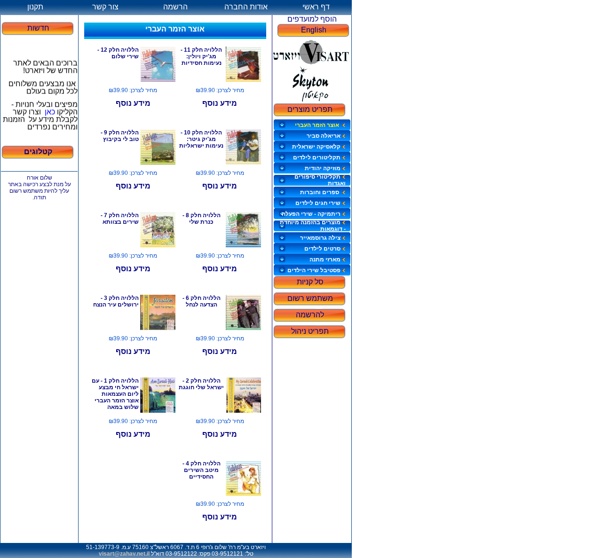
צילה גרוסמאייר (320, 238)
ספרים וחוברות (320, 192)
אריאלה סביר (324, 136)
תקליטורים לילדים (317, 157)
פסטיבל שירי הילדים (314, 270)
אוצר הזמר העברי (318, 125)
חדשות (38, 28)
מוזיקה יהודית (323, 168)
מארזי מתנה (325, 259)
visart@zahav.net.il (124, 553)
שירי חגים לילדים (318, 203)
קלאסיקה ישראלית (316, 146)
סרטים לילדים (322, 248)
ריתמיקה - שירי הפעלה (311, 214)
